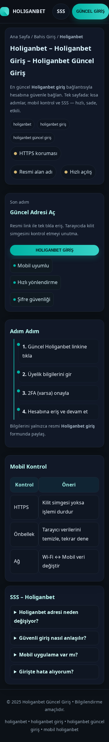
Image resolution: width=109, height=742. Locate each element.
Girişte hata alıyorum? (46, 671)
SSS (61, 11)
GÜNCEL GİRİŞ (90, 11)
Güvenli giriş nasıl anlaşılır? (52, 638)
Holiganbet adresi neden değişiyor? (46, 617)
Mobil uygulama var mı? (48, 654)
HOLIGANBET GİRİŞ (55, 250)
